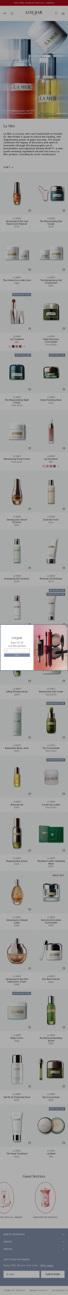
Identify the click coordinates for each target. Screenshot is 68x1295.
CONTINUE (17, 655)
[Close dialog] (66, 626)
